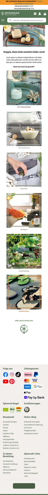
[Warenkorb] (45, 13)
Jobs (26, 476)
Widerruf (6, 467)
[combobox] (26, 20)
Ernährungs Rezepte (10, 442)
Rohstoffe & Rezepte (32, 422)
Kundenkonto (8, 461)
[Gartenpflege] (24, 268)
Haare (5, 431)
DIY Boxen (28, 428)
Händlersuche (29, 459)
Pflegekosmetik (30, 431)
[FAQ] (35, 13)
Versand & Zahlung (10, 464)
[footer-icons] (5, 375)
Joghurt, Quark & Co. (11, 445)
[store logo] (10, 13)
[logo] (24, 334)
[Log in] (39, 13)
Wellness (6, 436)
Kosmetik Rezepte (10, 422)
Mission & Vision (30, 467)
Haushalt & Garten (31, 434)
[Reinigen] (24, 227)
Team (26, 464)
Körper (5, 428)
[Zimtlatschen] (24, 309)
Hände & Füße (8, 434)
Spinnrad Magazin (31, 473)
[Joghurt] (24, 145)
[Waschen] (24, 186)
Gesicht (6, 425)
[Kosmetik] (24, 104)
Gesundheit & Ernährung (33, 425)
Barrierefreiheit (29, 461)
